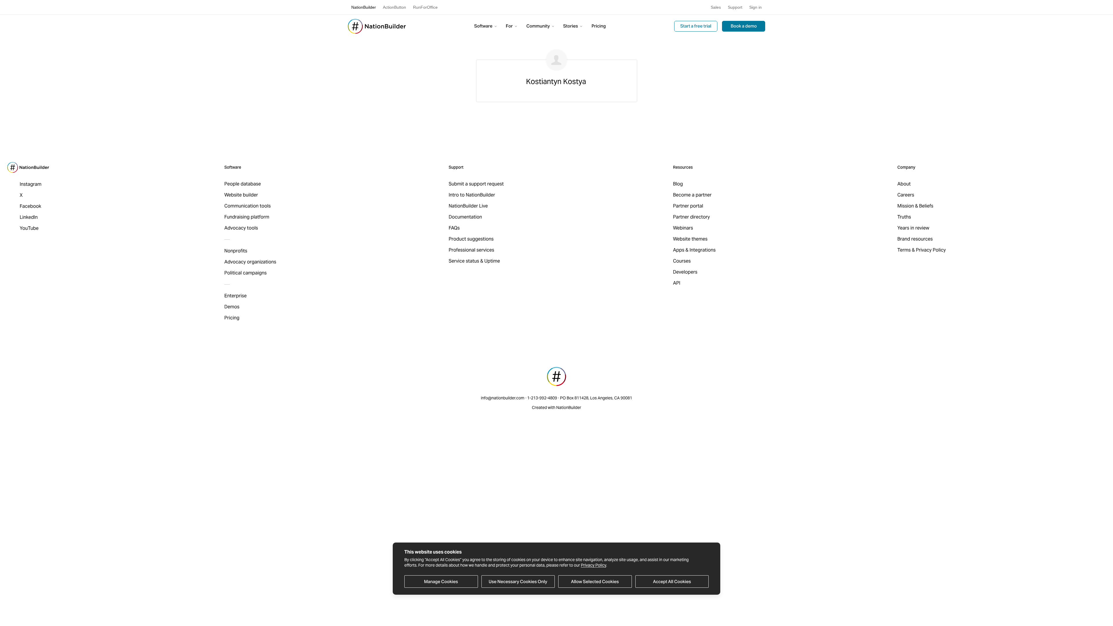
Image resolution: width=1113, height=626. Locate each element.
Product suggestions (471, 239)
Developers (685, 272)
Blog (678, 184)
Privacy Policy (593, 565)
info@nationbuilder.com (502, 398)
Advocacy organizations (250, 262)
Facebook (30, 206)
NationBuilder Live (468, 206)
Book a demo (744, 26)
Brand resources (915, 239)
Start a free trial (695, 26)
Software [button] (483, 26)
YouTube (29, 228)
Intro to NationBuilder (472, 195)
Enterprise (235, 296)
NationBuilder (363, 7)
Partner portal (688, 206)
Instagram (30, 184)
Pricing (599, 26)
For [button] (510, 26)
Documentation (465, 217)
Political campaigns (245, 273)
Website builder (241, 195)
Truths (904, 217)
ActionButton (394, 7)
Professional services (471, 250)
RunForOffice (425, 7)
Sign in (755, 7)
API (676, 283)
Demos (231, 307)
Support (735, 7)
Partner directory (691, 217)
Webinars (683, 228)
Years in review (913, 228)
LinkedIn (29, 217)
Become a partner (692, 195)
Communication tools (247, 206)
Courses (682, 261)
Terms (904, 250)
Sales (716, 7)
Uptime (492, 261)
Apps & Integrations (694, 250)
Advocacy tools (241, 228)
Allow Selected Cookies (595, 581)
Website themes (690, 239)
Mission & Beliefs (915, 206)
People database (242, 184)
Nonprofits (235, 251)
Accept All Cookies (672, 581)
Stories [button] (571, 26)
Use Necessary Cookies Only (518, 581)
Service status (464, 261)
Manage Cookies (441, 581)
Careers (905, 195)
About (904, 184)
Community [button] (538, 26)
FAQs (454, 228)
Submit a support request (476, 184)
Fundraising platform (246, 217)
